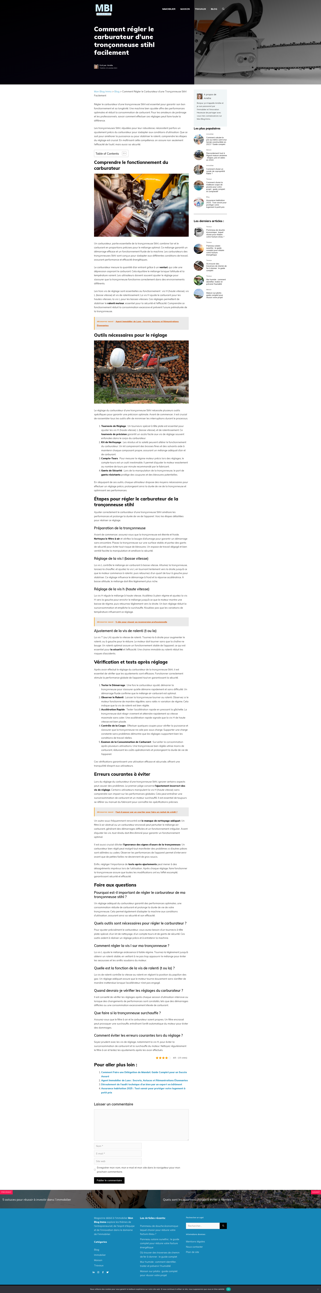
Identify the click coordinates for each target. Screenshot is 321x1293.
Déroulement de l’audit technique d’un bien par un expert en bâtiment (141, 1084)
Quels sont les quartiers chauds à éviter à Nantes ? (198, 1199)
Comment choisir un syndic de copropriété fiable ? (215, 171)
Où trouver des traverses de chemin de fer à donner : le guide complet (216, 267)
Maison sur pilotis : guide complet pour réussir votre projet (214, 295)
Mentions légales (195, 1241)
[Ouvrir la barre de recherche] (223, 9)
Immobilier (168, 9)
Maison (185, 9)
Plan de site (192, 1252)
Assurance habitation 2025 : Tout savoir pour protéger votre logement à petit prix (216, 203)
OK (228, 1289)
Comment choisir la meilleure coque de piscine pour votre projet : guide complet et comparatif (215, 187)
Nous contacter (194, 1246)
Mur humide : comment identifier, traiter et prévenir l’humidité (216, 281)
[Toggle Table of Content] (123, 153)
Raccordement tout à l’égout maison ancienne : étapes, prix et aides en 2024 (216, 156)
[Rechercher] (223, 1226)
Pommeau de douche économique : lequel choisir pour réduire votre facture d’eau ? (215, 233)
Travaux (200, 9)
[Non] (318, 1289)
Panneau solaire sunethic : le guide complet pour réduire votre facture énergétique (215, 250)
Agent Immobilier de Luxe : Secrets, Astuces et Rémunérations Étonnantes (144, 1080)
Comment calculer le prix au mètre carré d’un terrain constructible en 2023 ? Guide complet (216, 140)
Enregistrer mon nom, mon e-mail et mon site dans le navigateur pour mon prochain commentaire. (138, 1169)
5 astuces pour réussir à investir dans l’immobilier (37, 1199)
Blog (214, 9)
